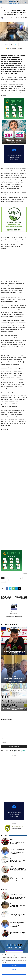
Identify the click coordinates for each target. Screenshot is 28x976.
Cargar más (13, 885)
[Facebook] (7, 588)
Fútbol (14, 649)
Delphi (20, 578)
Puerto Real (11, 579)
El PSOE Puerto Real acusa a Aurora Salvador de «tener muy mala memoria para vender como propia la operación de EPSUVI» (18, 870)
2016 (6, 578)
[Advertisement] (14, 266)
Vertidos (3, 581)
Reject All (14, 973)
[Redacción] (2, 18)
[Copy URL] (19, 588)
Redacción (7, 17)
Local (5, 7)
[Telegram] (16, 588)
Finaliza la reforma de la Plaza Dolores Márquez (17, 879)
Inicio (2, 7)
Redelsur (16, 579)
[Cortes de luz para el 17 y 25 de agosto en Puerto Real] (14, 697)
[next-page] (4, 714)
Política (14, 676)
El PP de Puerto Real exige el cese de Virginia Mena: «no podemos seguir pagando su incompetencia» (14, 680)
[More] (19, 44)
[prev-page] (2, 714)
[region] (14, 964)
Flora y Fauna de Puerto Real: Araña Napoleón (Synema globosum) (6, 597)
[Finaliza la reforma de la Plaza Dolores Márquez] (5, 879)
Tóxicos (21, 579)
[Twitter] (10, 588)
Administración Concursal (13, 578)
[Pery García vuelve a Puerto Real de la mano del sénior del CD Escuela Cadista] (14, 641)
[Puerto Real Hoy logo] (14, 945)
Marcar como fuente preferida (15, 48)
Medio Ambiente (5, 579)
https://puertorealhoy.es (14, 613)
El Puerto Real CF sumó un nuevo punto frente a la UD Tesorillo (21, 597)
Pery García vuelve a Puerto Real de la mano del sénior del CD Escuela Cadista (14, 652)
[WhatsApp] (13, 588)
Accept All (14, 965)
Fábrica (24, 578)
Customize (14, 969)
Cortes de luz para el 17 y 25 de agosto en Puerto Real (14, 709)
